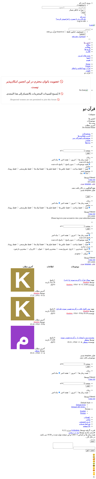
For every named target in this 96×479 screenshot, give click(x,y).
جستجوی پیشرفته (79, 36)
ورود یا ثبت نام (84, 3)
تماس (88, 420)
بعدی (82, 184)
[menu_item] (48, 455)
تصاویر (87, 140)
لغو (88, 450)
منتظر (86, 340)
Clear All (91, 180)
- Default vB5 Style (78, 407)
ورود (83, 12)
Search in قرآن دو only (55, 32)
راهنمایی (87, 417)
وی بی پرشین (73, 432)
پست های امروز (84, 56)
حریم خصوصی (84, 422)
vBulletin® (75, 430)
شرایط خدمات (84, 424)
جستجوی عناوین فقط (75, 32)
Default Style (81, 405)
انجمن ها (87, 43)
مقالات (87, 47)
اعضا (88, 58)
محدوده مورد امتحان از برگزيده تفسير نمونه (77, 338)
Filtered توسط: (89, 177)
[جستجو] (89, 39)
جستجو (82, 34)
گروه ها (87, 49)
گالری (88, 52)
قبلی (93, 184)
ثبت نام (83, 17)
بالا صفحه (86, 426)
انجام (92, 441)
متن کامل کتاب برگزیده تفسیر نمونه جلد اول (73, 309)
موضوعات (86, 134)
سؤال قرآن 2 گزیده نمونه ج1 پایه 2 (77, 280)
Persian (83, 413)
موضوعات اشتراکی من (81, 138)
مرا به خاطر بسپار (76, 10)
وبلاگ (88, 45)
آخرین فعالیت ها (84, 136)
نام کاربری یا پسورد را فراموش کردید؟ (71, 19)
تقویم (88, 60)
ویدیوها (87, 143)
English (83, 411)
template (88, 184)
